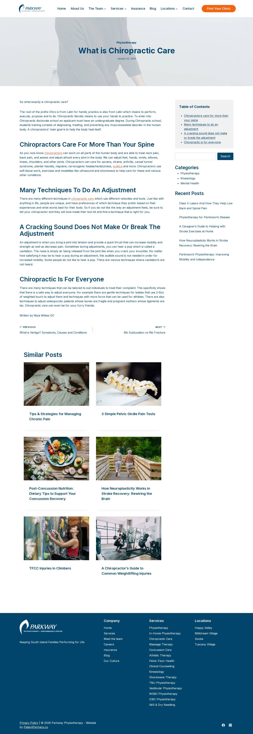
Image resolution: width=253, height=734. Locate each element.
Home (61, 8)
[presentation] (56, 384)
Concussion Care (160, 650)
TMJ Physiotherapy (162, 682)
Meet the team (113, 639)
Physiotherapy (126, 42)
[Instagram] (230, 725)
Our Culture (111, 661)
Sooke (199, 639)
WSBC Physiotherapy (163, 693)
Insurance (138, 8)
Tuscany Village (205, 644)
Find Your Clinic (219, 8)
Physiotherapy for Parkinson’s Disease (204, 217)
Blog (153, 8)
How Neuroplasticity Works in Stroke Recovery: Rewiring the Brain (127, 493)
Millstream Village (206, 633)
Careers (109, 644)
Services (109, 633)
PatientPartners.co (36, 727)
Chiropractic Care (160, 639)
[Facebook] (223, 725)
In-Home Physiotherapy (165, 633)
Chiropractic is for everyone (202, 142)
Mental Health (190, 183)
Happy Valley (203, 628)
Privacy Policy (29, 723)
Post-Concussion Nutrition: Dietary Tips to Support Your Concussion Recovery (52, 493)
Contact (188, 8)
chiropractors (53, 153)
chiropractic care (82, 198)
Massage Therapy (161, 644)
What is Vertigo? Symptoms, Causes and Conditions (53, 330)
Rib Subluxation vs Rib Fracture (144, 330)
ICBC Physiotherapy (162, 699)
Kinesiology (188, 178)
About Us (77, 8)
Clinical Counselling (161, 666)
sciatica (117, 166)
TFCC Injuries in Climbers (50, 568)
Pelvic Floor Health (161, 661)
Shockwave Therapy (163, 677)
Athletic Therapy (160, 655)
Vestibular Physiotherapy (165, 688)
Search (225, 156)
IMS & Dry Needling (162, 704)
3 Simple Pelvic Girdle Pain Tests (128, 414)
